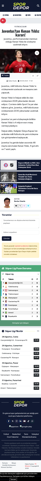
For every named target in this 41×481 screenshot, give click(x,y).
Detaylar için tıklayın (20, 323)
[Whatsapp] (32, 421)
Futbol (6, 15)
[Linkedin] (28, 206)
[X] (12, 421)
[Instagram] (24, 206)
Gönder (6, 238)
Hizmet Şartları (6, 467)
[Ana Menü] (3, 5)
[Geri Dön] (3, 20)
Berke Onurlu (13, 81)
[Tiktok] (28, 421)
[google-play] (25, 427)
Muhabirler (26, 437)
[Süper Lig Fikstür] (38, 331)
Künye (14, 463)
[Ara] (38, 5)
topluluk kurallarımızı (21, 246)
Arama (33, 437)
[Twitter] (20, 206)
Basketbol (17, 15)
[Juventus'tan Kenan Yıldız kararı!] (20, 61)
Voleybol (35, 434)
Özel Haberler (13, 437)
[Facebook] (8, 421)
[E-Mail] (16, 206)
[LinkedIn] (20, 421)
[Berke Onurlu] (7, 203)
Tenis (28, 15)
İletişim (5, 463)
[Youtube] (24, 421)
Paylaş (6, 75)
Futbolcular (20, 27)
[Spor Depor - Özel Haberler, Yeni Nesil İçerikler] (21, 6)
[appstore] (14, 427)
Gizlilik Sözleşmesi (9, 465)
